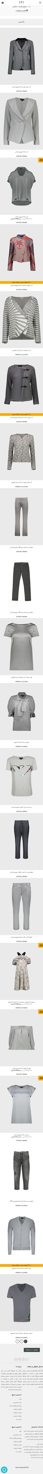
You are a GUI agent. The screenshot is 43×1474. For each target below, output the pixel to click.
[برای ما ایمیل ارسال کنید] (16, 1359)
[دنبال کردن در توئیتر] (19, 1359)
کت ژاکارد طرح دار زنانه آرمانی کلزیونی (21, 483)
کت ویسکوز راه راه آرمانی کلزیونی (21, 350)
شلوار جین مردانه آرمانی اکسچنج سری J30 (21, 1201)
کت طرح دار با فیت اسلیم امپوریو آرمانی (21, 285)
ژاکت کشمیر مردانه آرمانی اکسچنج (21, 1268)
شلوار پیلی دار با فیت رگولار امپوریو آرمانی (21, 872)
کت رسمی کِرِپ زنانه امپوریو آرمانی (21, 87)
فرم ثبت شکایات (17, 1413)
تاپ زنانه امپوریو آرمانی (21, 217)
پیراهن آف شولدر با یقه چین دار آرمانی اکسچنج (21, 1002)
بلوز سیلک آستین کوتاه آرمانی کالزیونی (21, 677)
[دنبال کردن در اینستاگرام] (23, 1359)
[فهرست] (40, 2)
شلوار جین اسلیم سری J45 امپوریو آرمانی (21, 547)
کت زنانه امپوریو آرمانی (21, 152)
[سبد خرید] (3, 2)
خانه (29, 7)
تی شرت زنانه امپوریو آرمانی (21, 1135)
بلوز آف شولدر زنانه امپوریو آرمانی (21, 1069)
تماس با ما (19, 1419)
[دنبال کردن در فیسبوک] (27, 1359)
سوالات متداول (18, 1416)
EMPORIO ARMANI (21, 91)
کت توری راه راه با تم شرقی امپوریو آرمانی (21, 418)
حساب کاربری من (17, 1403)
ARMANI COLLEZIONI (21, 355)
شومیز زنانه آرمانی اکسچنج (21, 742)
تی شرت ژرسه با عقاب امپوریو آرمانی (21, 807)
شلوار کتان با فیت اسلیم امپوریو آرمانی (21, 937)
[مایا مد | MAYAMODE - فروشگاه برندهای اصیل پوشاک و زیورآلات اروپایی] (21, 2)
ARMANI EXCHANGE (22, 747)
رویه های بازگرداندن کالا (16, 1406)
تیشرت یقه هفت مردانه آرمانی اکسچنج (21, 1333)
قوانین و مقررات (17, 1409)
